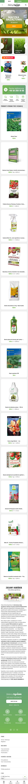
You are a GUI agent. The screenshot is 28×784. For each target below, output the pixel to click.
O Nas (2, 778)
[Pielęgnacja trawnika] (19, 46)
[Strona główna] (14, 4)
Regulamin (3, 741)
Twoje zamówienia (5, 749)
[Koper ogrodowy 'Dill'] (14, 358)
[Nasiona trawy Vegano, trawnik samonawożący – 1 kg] (14, 155)
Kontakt (11, 705)
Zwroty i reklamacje (5, 739)
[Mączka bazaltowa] (14, 21)
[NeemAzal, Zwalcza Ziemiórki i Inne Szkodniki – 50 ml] (14, 257)
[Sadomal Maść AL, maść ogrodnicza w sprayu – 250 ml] (14, 223)
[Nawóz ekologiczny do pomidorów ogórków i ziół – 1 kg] (14, 460)
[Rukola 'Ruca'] (14, 121)
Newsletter (16, 705)
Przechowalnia (4, 752)
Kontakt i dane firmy (5, 776)
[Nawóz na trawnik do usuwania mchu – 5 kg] (14, 561)
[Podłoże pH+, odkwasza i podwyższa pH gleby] (8, 66)
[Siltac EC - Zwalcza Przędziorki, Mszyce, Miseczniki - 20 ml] (14, 528)
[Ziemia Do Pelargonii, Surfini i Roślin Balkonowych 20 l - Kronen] (14, 494)
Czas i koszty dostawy (6, 761)
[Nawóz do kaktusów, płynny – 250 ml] (14, 392)
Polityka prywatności (5, 769)
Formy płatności (4, 760)
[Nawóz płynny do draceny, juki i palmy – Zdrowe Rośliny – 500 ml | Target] (14, 324)
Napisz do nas (14, 701)
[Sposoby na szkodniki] (6, 46)
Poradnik (19, 1)
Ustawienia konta (5, 750)
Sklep (9, 1)
